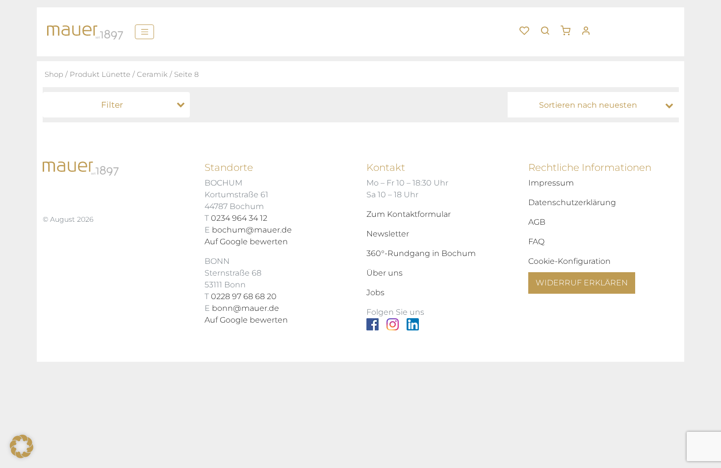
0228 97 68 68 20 (244, 296)
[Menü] (144, 31)
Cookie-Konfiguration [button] (569, 261)
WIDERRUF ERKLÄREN (582, 282)
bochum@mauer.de (252, 229)
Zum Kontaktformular (408, 214)
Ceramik (152, 74)
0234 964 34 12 (239, 218)
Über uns (384, 273)
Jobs (375, 292)
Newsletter (387, 233)
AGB (536, 222)
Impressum (551, 182)
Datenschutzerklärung (572, 202)
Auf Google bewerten (246, 241)
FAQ (536, 241)
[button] (569, 27)
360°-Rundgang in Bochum (421, 253)
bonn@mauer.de (245, 308)
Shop (54, 74)
